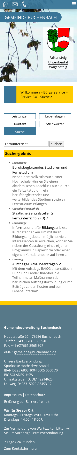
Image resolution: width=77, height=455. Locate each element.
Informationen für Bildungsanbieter (40, 227)
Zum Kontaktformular (21, 448)
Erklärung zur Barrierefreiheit (26, 401)
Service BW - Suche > (36, 97)
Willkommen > (32, 92)
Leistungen (20, 116)
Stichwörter (55, 124)
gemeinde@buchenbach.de (35, 352)
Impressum (13, 395)
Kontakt (20, 124)
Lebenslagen (55, 116)
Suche (20, 132)
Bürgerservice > (55, 92)
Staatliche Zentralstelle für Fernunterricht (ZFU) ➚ (33, 215)
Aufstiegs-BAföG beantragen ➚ (36, 263)
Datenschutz (35, 395)
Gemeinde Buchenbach (31, 17)
